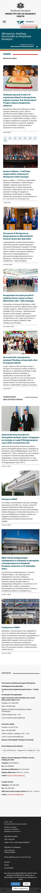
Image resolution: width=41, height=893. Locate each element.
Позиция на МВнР (9, 499)
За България (8, 868)
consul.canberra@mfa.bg (15, 794)
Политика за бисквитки (11, 829)
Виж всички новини (10, 58)
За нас (6, 865)
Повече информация (20, 888)
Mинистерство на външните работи (22, 46)
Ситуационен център (27, 27)
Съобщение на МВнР (11, 627)
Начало (7, 862)
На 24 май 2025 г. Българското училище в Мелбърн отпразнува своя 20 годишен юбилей (20, 360)
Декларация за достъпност (12, 831)
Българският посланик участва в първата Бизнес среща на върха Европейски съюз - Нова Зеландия (18, 298)
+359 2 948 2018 (9, 850)
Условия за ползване (10, 827)
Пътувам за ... (30, 21)
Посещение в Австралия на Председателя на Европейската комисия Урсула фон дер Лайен (18, 236)
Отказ (26, 884)
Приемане (15, 884)
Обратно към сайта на (27, 44)
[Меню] (4, 22)
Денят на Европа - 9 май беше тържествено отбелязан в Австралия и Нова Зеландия (16, 174)
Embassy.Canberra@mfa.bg (16, 776)
